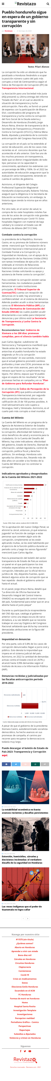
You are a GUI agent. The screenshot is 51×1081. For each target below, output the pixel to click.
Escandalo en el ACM (25, 990)
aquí (4, 755)
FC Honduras (24, 994)
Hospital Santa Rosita (25, 1006)
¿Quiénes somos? (24, 943)
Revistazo (9, 31)
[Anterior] (23, 918)
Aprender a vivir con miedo (25, 951)
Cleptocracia (25, 967)
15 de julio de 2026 (9, 807)
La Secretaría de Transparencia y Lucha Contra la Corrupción (24, 321)
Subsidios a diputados (25, 1034)
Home (25, 1002)
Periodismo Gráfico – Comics (25, 1022)
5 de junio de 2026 (9, 903)
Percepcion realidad (25, 1018)
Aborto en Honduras (25, 947)
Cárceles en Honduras (25, 959)
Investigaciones (24, 1014)
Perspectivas (25, 1026)
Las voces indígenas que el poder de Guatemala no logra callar (22, 908)
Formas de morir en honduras (24, 998)
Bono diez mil (24, 955)
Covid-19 (25, 975)
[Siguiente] (28, 918)
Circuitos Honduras (24, 963)
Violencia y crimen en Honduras (25, 1038)
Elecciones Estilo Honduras (25, 986)
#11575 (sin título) (25, 939)
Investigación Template (24, 1010)
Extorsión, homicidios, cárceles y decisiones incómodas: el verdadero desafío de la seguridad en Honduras (22, 859)
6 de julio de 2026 (9, 853)
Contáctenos (25, 971)
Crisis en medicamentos (25, 979)
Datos (25, 982)
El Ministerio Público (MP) (25, 305)
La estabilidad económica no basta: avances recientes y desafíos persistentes (25, 811)
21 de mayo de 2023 (24, 31)
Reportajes (24, 1030)
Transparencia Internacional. (18, 88)
